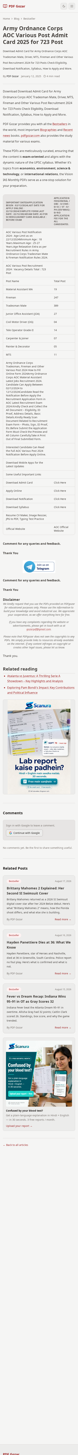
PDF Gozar (13, 76)
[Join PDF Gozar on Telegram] (39, 566)
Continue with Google (26, 833)
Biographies (48, 130)
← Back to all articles (15, 1145)
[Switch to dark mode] (64, 6)
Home (6, 18)
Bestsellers (59, 124)
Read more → (63, 919)
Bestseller (14, 881)
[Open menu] (72, 6)
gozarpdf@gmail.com (38, 629)
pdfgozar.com (30, 136)
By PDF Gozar (15, 919)
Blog (16, 18)
